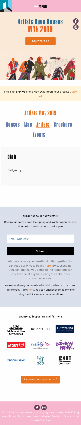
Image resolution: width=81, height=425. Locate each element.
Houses (13, 124)
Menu (42, 7)
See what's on (40, 40)
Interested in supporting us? (40, 379)
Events (39, 134)
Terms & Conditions (41, 420)
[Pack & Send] (16, 360)
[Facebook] (76, 21)
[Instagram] (76, 27)
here (48, 265)
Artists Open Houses (21, 412)
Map (28, 124)
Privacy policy (71, 416)
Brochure (63, 124)
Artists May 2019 (40, 112)
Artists (43, 124)
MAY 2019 (40, 29)
